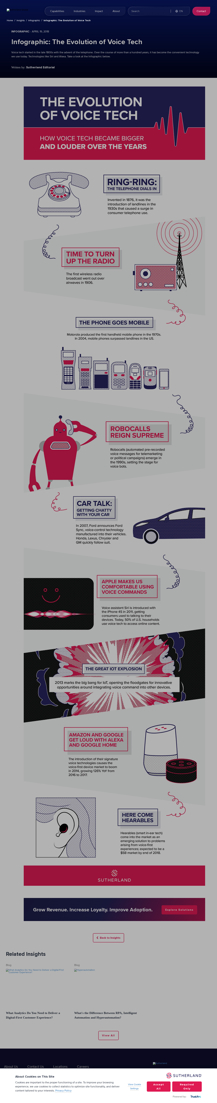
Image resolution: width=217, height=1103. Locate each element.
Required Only (187, 1086)
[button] (180, 11)
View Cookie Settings (134, 1086)
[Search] (165, 11)
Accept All (158, 1086)
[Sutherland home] (24, 11)
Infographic (34, 20)
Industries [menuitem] (79, 11)
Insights (21, 20)
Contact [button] (201, 11)
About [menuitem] (116, 11)
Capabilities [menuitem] (57, 11)
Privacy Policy (63, 1090)
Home (10, 20)
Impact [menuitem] (99, 11)
